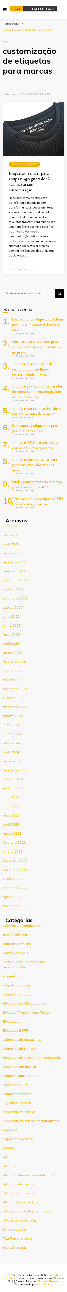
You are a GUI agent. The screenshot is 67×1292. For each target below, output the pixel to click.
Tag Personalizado (17, 1238)
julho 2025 (11, 616)
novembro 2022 (15, 869)
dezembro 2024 (15, 680)
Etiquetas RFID (15, 1085)
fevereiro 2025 (14, 661)
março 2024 (12, 761)
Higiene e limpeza (17, 1103)
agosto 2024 (13, 716)
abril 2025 (11, 643)
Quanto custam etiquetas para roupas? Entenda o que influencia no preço (37, 347)
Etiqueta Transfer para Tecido (27, 1012)
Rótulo (8, 1157)
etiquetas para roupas (20, 1076)
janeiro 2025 (13, 671)
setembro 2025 (15, 598)
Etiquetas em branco (19, 1066)
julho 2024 (11, 725)
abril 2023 (11, 824)
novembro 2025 (15, 580)
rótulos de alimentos (19, 1193)
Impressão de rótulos (19, 1112)
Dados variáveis (15, 953)
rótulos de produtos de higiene (27, 1211)
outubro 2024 (14, 698)
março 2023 (12, 833)
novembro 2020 (15, 906)
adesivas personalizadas (22, 926)
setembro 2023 (15, 788)
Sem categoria (14, 1229)
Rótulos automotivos (19, 1184)
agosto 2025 (13, 607)
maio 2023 (11, 815)
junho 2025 (12, 625)
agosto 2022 (13, 897)
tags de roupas (14, 1247)
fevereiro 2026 (14, 562)
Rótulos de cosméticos (20, 1202)
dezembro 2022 (15, 860)
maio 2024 (11, 743)
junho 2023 (12, 806)
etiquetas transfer (24, 164)
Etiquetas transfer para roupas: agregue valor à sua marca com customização (29, 181)
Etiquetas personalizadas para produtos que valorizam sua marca (34, 465)
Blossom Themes (48, 1281)
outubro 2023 (14, 779)
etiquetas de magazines (22, 1039)
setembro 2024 (15, 707)
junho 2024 (12, 734)
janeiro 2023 (13, 851)
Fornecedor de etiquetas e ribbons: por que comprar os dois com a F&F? (38, 324)
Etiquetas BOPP (15, 1030)
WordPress (44, 1284)
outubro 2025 (14, 589)
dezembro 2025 (15, 571)
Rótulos (9, 1166)
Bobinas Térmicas (17, 944)
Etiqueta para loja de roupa (25, 1003)
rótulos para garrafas (19, 1220)
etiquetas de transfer (19, 1048)
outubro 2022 (14, 878)
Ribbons (9, 1148)
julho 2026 (11, 526)
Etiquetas (10, 1021)
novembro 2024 (15, 689)
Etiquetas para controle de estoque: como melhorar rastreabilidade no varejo (32, 369)
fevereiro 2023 (14, 842)
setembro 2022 (15, 888)
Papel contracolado (18, 1139)
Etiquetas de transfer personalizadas (32, 1057)
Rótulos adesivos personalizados (28, 1175)
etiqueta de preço (17, 985)
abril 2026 (11, 544)
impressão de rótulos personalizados (31, 1121)
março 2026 (12, 553)
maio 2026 (11, 535)
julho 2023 (11, 797)
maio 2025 (11, 634)
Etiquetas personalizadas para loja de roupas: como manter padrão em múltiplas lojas (37, 391)
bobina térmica (15, 935)
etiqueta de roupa (17, 994)
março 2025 (12, 652)
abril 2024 (11, 752)
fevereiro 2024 (14, 770)
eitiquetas (11, 976)
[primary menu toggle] (5, 9)
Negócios (10, 1130)
